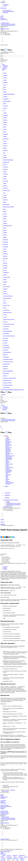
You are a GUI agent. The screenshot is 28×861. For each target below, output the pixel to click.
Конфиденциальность (5, 851)
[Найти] (2, 62)
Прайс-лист (5, 12)
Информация (3, 802)
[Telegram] (14, 537)
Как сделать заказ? (7, 10)
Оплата (4, 567)
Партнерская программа (8, 11)
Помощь (2, 808)
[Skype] (12, 537)
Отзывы (5, 5)
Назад (7, 437)
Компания (3, 798)
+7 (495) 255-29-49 (5, 22)
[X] (7, 537)
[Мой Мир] (5, 537)
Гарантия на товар (5, 813)
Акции (2, 795)
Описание (5, 566)
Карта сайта (3, 853)
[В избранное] (1, 533)
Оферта (2, 852)
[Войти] (1, 424)
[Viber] (8, 537)
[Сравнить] (1, 534)
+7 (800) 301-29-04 (8, 25)
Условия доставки (4, 812)
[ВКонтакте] (1, 537)
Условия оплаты (4, 811)
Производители (4, 797)
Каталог (2, 794)
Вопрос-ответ (4, 814)
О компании (6, 4)
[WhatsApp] (10, 537)
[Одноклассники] (3, 537)
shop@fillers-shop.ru (5, 28)
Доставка (5, 569)
